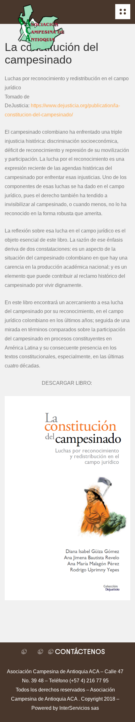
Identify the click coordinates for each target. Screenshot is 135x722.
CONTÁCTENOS (79, 652)
